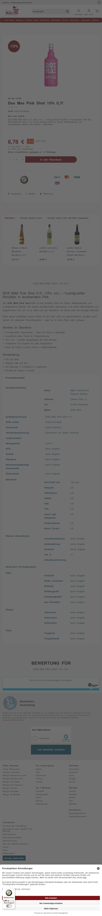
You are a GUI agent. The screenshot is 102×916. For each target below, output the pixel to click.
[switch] (9, 906)
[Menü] (13, 889)
